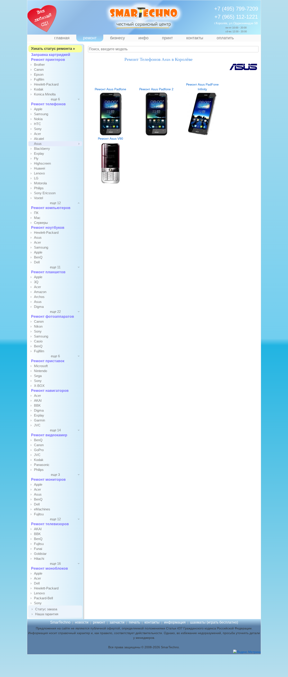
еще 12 (55, 203)
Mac (37, 218)
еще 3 (55, 474)
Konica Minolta (45, 94)
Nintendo (40, 371)
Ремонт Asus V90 (110, 138)
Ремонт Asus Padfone (110, 89)
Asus (38, 144)
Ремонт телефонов (48, 104)
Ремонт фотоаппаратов (52, 316)
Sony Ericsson (45, 193)
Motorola (40, 183)
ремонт (90, 38)
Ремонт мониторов (48, 479)
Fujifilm (39, 79)
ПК (36, 213)
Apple (38, 109)
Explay (39, 153)
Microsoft (41, 366)
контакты (194, 38)
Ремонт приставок (47, 361)
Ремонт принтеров (48, 60)
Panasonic (42, 465)
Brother (39, 64)
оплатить (225, 38)
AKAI (38, 400)
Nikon (38, 326)
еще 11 (55, 267)
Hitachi (39, 558)
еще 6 (55, 99)
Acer (37, 134)
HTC (37, 124)
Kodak (38, 89)
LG (36, 178)
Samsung (41, 114)
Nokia (38, 119)
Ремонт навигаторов (50, 391)
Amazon (40, 292)
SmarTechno (60, 622)
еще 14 (55, 430)
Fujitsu (39, 514)
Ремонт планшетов (48, 272)
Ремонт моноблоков (49, 568)
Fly (36, 158)
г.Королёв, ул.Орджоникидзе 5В (236, 23)
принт (167, 38)
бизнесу (117, 38)
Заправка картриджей (50, 55)
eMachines (42, 509)
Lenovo (39, 173)
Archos (39, 297)
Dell (37, 262)
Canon (39, 69)
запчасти (117, 622)
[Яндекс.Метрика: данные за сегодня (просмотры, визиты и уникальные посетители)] (247, 652)
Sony (38, 129)
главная (62, 38)
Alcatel (39, 139)
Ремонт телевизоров (50, 524)
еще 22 (55, 311)
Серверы (41, 223)
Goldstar (40, 554)
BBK (37, 405)
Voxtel (38, 198)
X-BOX (39, 386)
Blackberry (42, 148)
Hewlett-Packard (46, 84)
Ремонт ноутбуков (47, 227)
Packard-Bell (43, 598)
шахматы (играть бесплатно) (214, 622)
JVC (37, 425)
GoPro (39, 450)
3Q (36, 282)
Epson (38, 74)
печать (134, 622)
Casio (38, 341)
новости (81, 622)
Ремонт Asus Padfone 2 (156, 89)
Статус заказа (46, 609)
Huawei (39, 168)
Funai (38, 549)
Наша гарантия (46, 614)
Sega (38, 376)
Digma (39, 307)
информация (175, 622)
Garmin (39, 420)
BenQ (38, 257)
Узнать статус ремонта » (53, 49)
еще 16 (55, 563)
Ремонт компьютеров (50, 208)
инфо (143, 38)
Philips (39, 188)
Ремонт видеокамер (49, 435)
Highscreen (42, 163)
